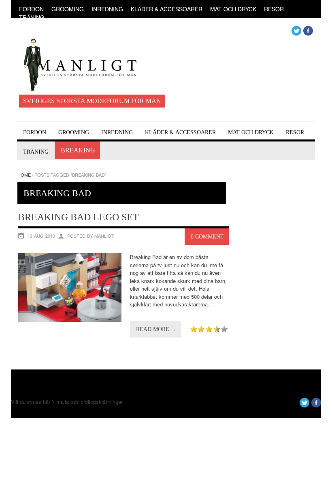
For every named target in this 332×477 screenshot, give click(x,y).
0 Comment (207, 237)
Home (24, 174)
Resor (274, 9)
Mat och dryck (233, 9)
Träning (32, 17)
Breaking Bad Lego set (78, 217)
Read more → (156, 329)
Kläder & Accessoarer (166, 9)
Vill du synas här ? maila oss (45, 401)
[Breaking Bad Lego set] (69, 319)
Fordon (31, 9)
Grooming (67, 9)
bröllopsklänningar (102, 401)
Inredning (107, 9)
